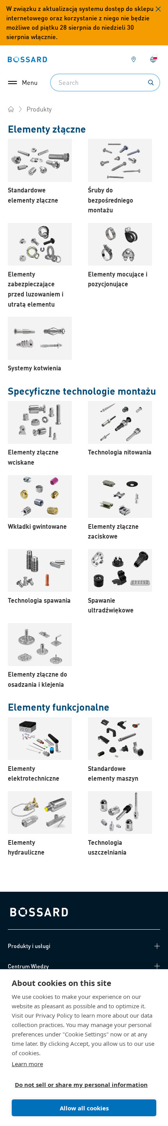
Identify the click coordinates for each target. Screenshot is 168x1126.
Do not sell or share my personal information (81, 1084)
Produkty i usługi (29, 945)
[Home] (11, 109)
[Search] (151, 82)
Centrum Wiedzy (28, 966)
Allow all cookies (84, 1108)
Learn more (27, 1064)
